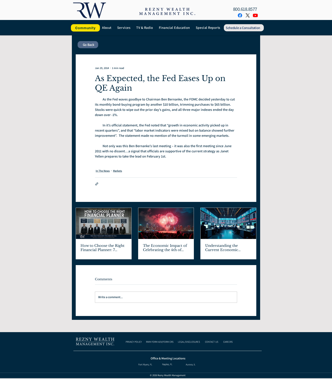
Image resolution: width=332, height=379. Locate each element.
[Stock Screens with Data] (228, 223)
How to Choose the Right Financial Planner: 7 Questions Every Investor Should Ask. (103, 248)
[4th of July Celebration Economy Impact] (166, 223)
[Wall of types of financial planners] (103, 223)
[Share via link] (97, 184)
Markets (117, 170)
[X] (248, 15)
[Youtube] (255, 15)
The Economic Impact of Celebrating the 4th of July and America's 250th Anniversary (165, 248)
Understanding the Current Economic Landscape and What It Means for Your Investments (225, 248)
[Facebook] (240, 15)
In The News (103, 170)
